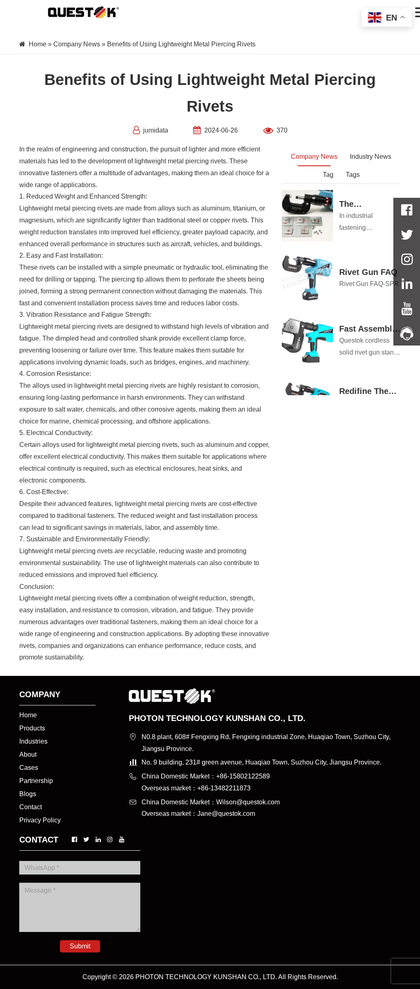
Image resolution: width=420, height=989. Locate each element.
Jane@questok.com (226, 813)
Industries (33, 741)
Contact (30, 807)
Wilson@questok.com (248, 802)
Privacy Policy (40, 820)
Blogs (27, 793)
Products (32, 728)
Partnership (36, 780)
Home (37, 44)
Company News (76, 44)
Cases (28, 767)
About (28, 754)
